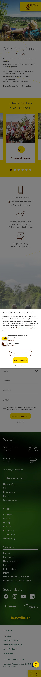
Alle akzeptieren (20, 360)
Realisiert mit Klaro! (20, 365)
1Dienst (11, 340)
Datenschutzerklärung (23, 328)
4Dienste (12, 345)
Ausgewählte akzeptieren (20, 353)
